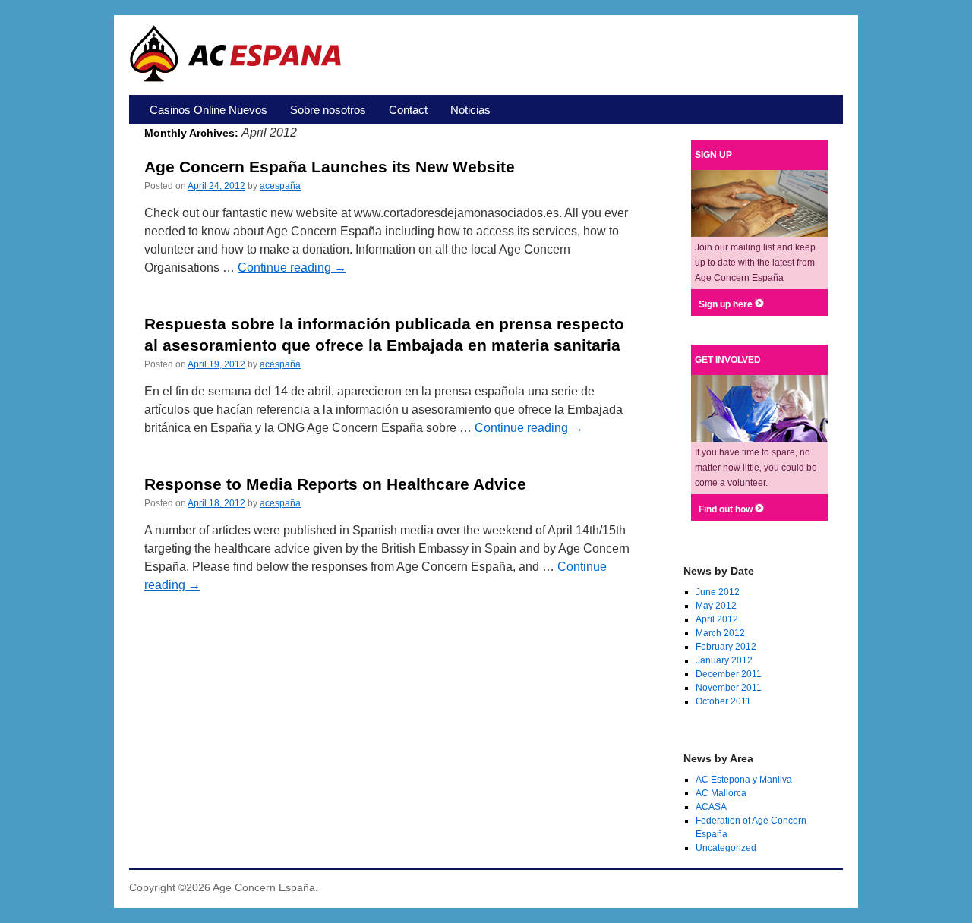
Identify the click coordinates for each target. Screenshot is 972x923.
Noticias (470, 109)
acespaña (280, 186)
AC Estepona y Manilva (744, 779)
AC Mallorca (721, 793)
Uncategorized (726, 848)
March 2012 (720, 633)
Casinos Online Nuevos (208, 109)
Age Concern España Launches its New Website (329, 166)
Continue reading (292, 267)
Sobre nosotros (328, 109)
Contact (408, 109)
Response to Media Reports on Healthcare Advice (335, 484)
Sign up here (727, 304)
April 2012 (717, 619)
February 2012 (726, 646)
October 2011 (723, 701)
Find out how (727, 509)
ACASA (711, 807)
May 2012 (716, 605)
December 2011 (729, 674)
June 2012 (718, 592)
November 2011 (729, 687)
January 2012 (724, 660)
